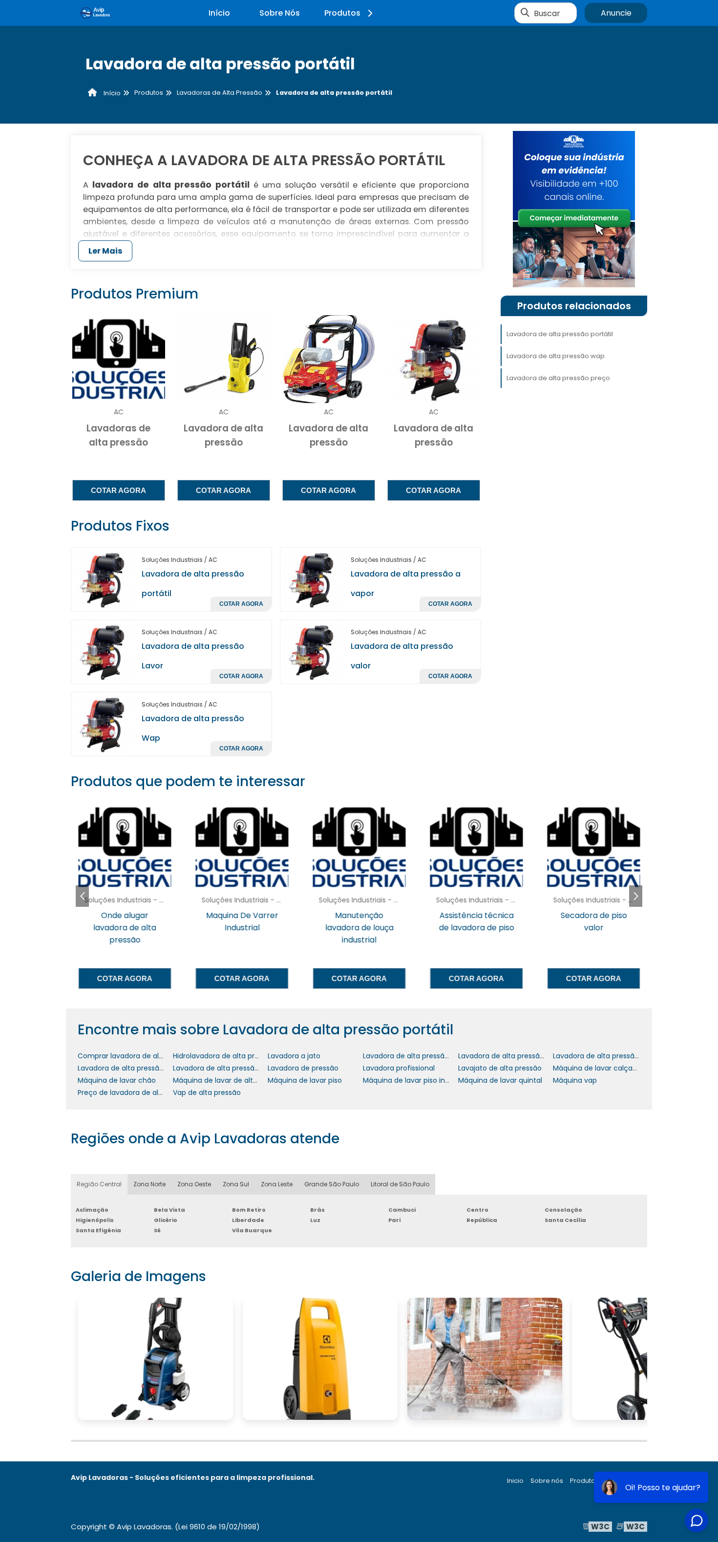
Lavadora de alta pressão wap (556, 356)
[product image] (102, 579)
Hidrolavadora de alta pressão (224, 1056)
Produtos (342, 13)
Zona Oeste (194, 1184)
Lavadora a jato (294, 1056)
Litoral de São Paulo (400, 1184)
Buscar (547, 13)
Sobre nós (546, 1480)
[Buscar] (525, 13)
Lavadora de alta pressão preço (558, 378)
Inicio (515, 1480)
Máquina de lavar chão (117, 1080)
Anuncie (616, 13)
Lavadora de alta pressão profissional (141, 1068)
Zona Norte (149, 1184)
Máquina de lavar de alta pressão (229, 1080)
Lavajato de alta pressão (500, 1068)
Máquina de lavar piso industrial (416, 1080)
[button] (635, 896)
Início (219, 13)
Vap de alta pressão (207, 1092)
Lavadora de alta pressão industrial (422, 1056)
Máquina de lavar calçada (597, 1068)
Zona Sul (236, 1184)
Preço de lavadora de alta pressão (136, 1092)
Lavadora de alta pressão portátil (560, 334)
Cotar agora (118, 490)
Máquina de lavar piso (305, 1080)
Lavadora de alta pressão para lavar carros (531, 1056)
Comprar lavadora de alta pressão (136, 1056)
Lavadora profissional (399, 1068)
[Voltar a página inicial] (95, 13)
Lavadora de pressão (303, 1068)
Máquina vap (575, 1080)
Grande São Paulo (331, 1184)
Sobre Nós (279, 13)
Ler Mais (105, 251)
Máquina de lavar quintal (500, 1080)
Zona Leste (277, 1184)
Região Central (99, 1184)
